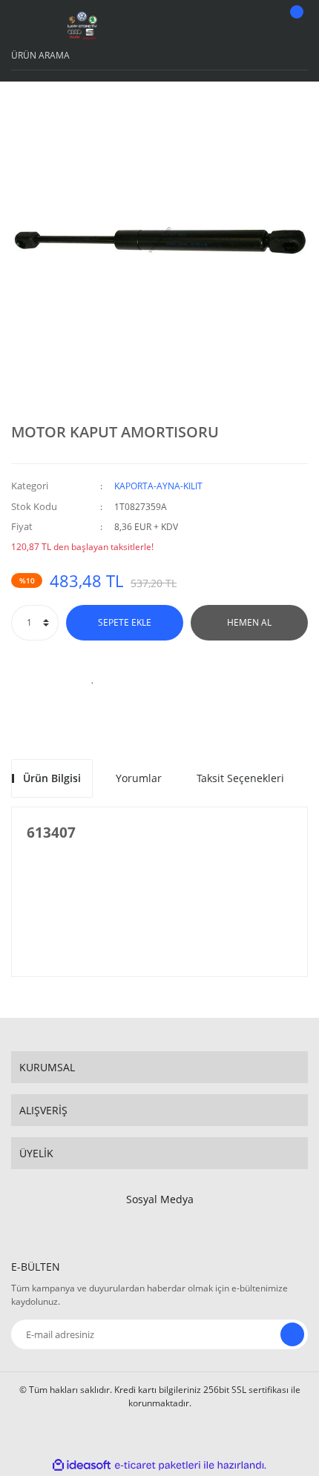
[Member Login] (256, 26)
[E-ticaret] (157, 1465)
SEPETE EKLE (124, 622)
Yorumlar (139, 778)
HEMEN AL (249, 622)
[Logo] (82, 26)
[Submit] (292, 1334)
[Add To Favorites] (93, 677)
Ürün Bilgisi (52, 778)
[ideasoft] (81, 1465)
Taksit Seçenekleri (240, 778)
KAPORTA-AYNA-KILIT (158, 486)
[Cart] (294, 26)
